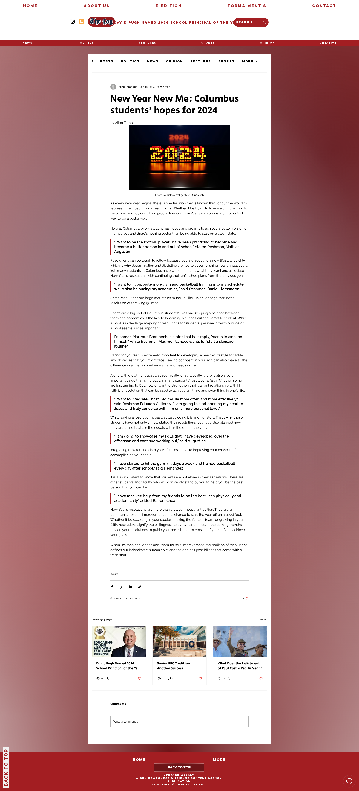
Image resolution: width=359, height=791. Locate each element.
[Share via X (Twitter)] (121, 587)
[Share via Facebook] (112, 587)
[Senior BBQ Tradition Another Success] (180, 641)
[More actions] (246, 87)
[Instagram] (72, 21)
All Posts (102, 61)
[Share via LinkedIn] (130, 587)
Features (201, 61)
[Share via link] (139, 587)
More (248, 61)
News (153, 61)
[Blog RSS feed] (81, 22)
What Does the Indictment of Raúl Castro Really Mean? (240, 666)
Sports (227, 61)
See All (263, 619)
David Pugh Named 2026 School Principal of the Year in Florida (118, 666)
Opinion (174, 61)
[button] (328, 43)
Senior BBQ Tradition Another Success (173, 666)
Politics (130, 61)
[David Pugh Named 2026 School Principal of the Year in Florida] (119, 641)
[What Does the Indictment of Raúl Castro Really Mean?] (240, 641)
